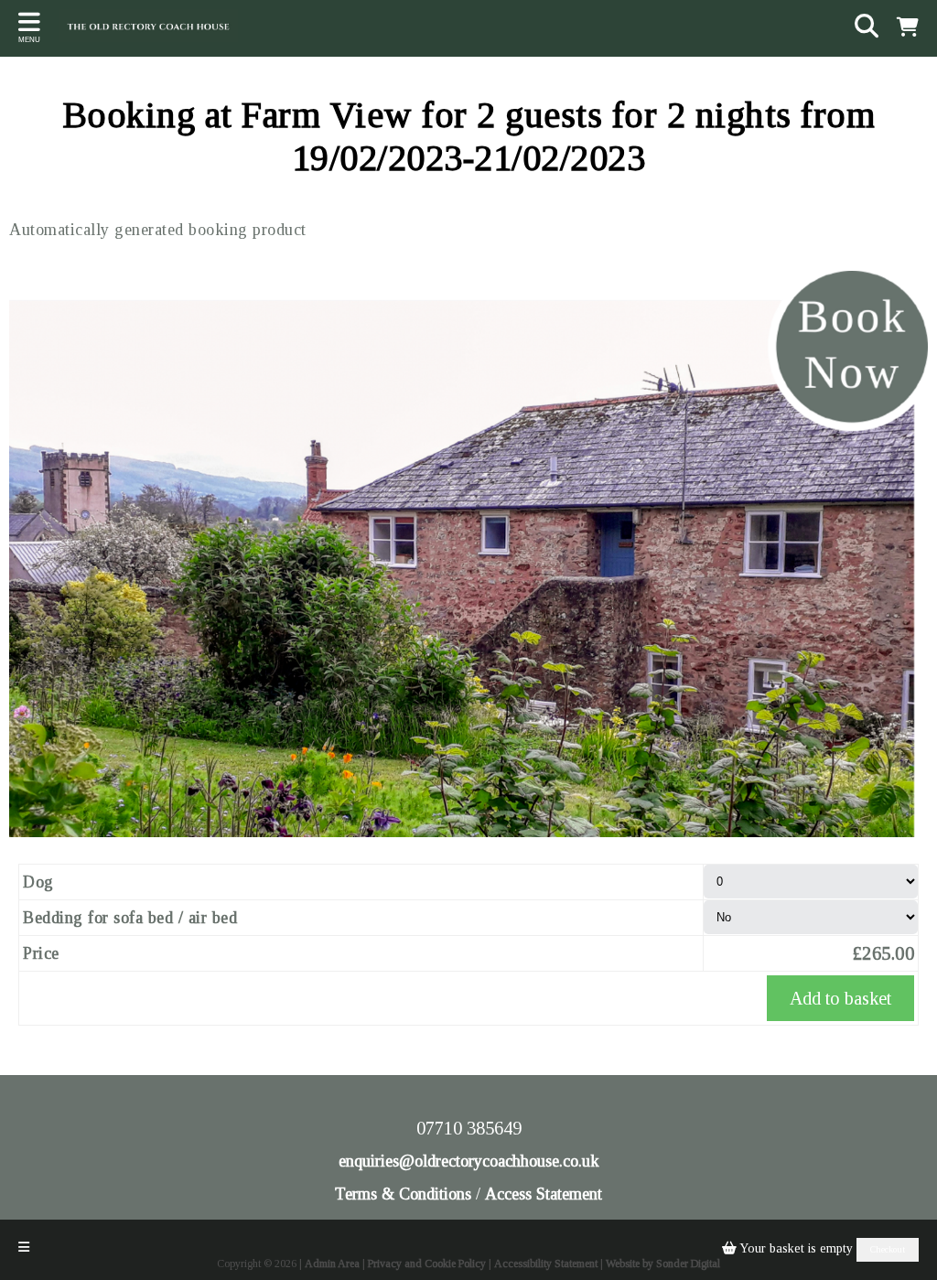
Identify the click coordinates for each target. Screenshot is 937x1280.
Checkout (887, 1249)
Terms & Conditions (403, 1194)
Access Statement (543, 1194)
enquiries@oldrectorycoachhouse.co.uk (469, 1161)
